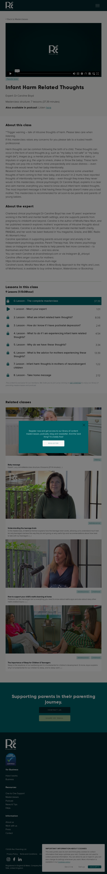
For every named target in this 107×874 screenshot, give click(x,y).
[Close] (84, 425)
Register (53, 443)
